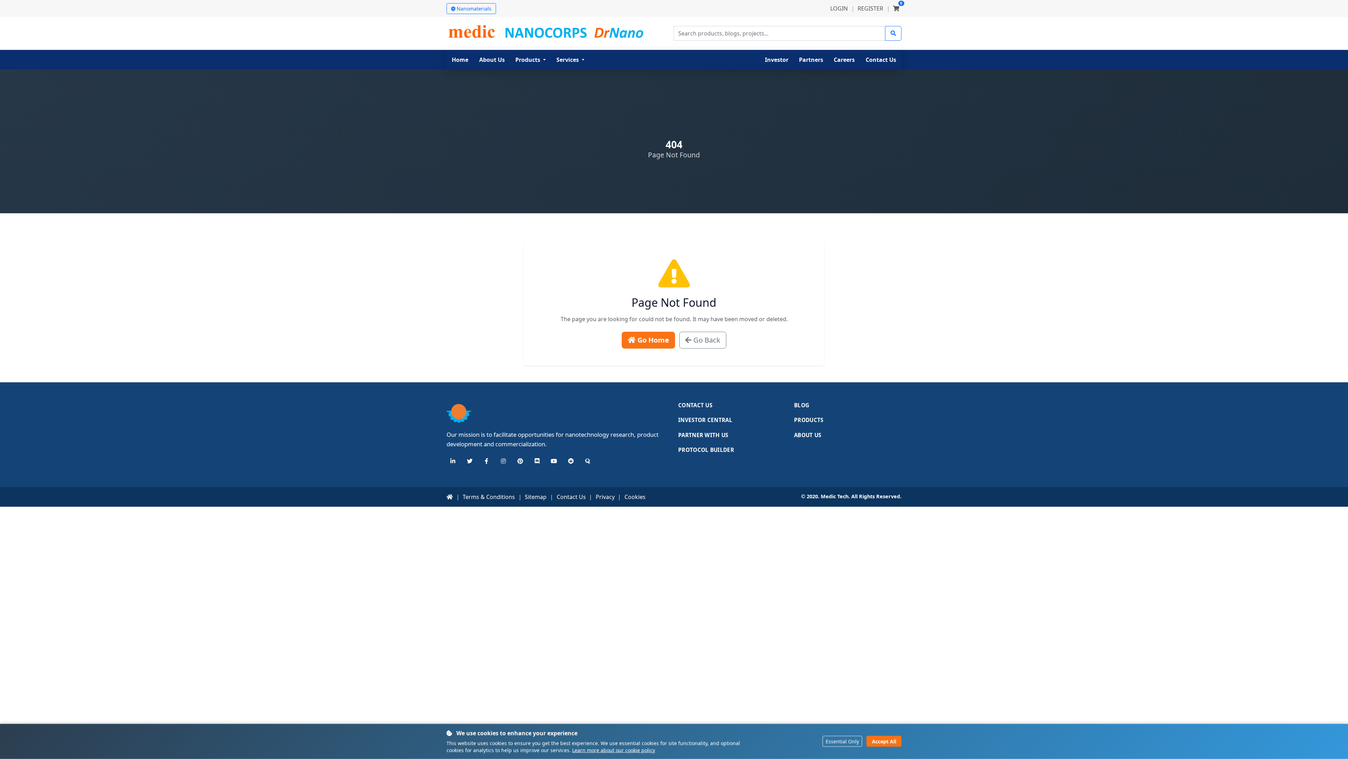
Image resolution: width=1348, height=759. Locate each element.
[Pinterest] (520, 461)
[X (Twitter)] (469, 461)
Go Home (652, 340)
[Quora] (587, 461)
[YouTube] (554, 461)
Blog (801, 405)
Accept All (884, 741)
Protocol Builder (706, 449)
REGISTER (870, 8)
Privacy (605, 497)
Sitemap (536, 497)
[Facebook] (486, 461)
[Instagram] (503, 461)
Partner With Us (703, 435)
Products (808, 419)
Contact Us (695, 405)
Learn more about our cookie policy (613, 750)
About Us (807, 435)
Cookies (635, 497)
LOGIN (839, 8)
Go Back (706, 340)
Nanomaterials (474, 8)
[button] (530, 60)
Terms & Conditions (489, 497)
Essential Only (842, 741)
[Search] (893, 33)
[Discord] (537, 461)
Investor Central (705, 419)
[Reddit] (570, 461)
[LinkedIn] (453, 461)
